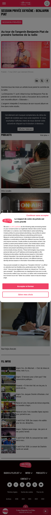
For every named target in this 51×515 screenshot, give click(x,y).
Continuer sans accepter (37, 215)
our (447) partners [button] (15, 227)
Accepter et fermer (25, 286)
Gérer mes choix (25, 294)
